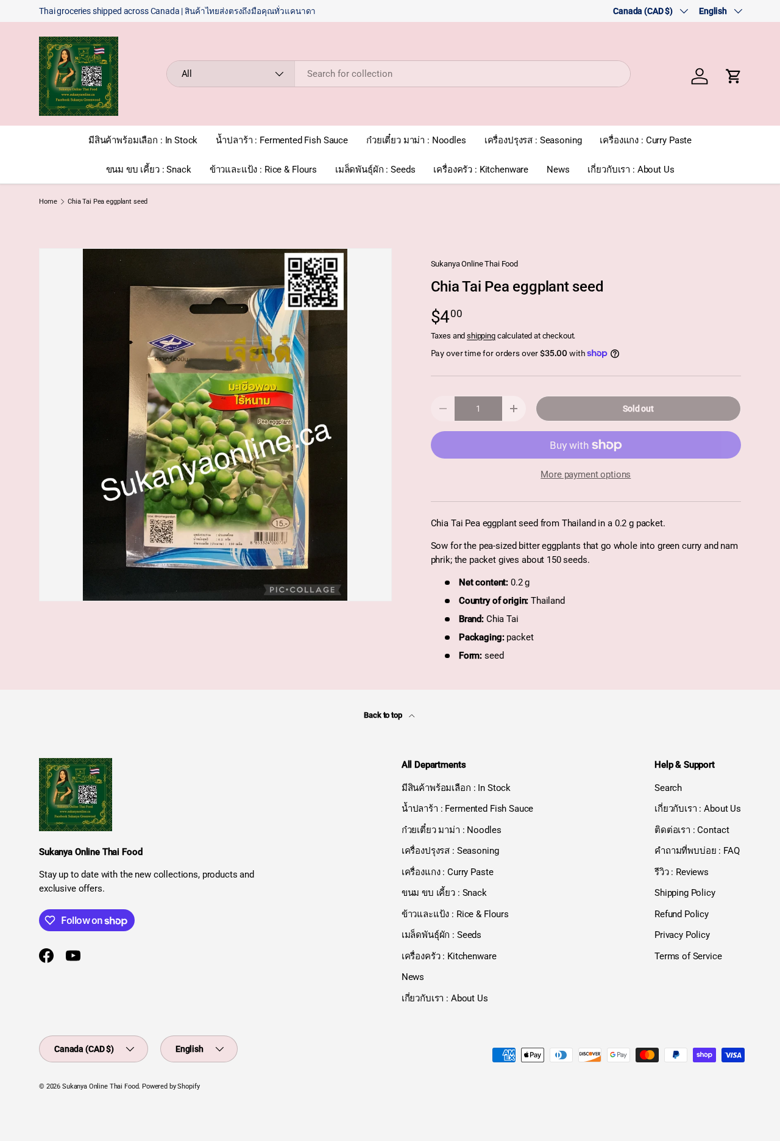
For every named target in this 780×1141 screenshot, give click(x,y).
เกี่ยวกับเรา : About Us (630, 169)
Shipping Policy (684, 892)
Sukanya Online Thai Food (474, 263)
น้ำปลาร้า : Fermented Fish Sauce (282, 140)
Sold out (638, 408)
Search (668, 787)
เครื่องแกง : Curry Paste (646, 140)
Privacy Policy (682, 934)
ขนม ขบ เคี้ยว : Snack (148, 169)
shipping (481, 335)
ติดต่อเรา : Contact (691, 829)
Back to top (383, 715)
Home (48, 201)
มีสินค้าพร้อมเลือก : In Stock (142, 140)
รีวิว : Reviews (681, 872)
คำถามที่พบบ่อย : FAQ (697, 850)
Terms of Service (688, 956)
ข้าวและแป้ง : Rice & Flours (263, 169)
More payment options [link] (586, 474)
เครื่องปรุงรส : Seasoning (533, 140)
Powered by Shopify (170, 1086)
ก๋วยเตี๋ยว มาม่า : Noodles (416, 140)
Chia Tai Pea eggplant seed (107, 201)
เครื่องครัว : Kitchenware (480, 169)
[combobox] (399, 74)
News (558, 169)
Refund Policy (681, 914)
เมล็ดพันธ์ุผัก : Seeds (375, 169)
